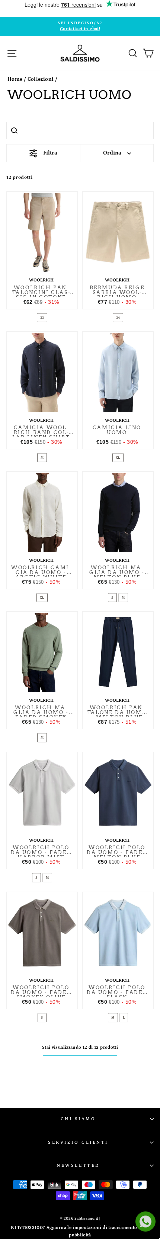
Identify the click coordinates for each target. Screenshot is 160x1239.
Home (14, 79)
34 (118, 317)
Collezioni (41, 79)
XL (118, 457)
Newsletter (78, 1165)
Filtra (50, 153)
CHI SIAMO (78, 1119)
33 (42, 317)
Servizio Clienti (78, 1142)
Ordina (112, 153)
